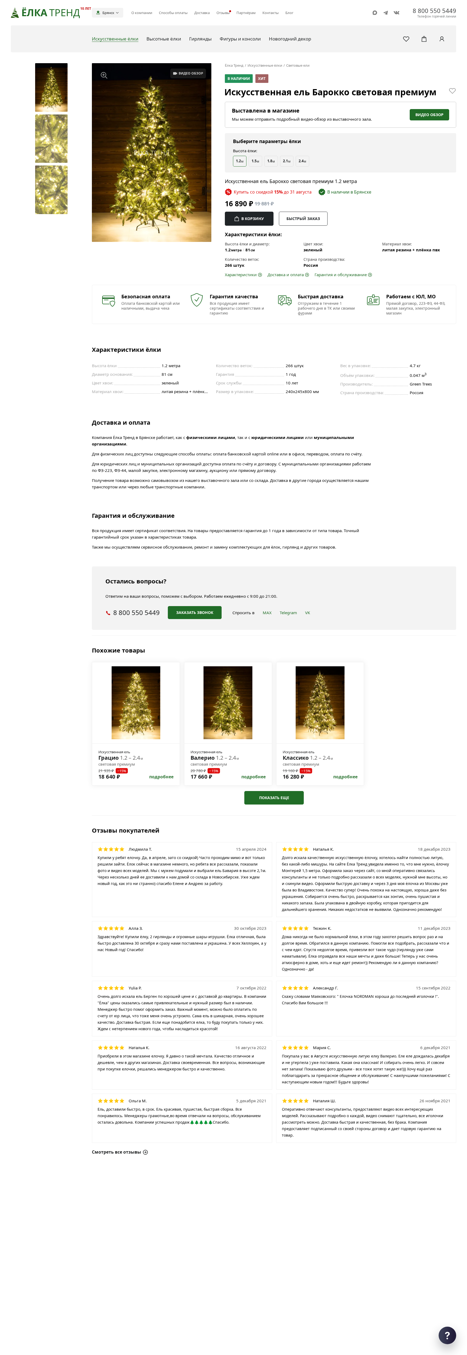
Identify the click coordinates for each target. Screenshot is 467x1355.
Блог (289, 12)
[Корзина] (424, 38)
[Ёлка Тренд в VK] (396, 12)
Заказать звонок (194, 612)
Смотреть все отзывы (116, 1152)
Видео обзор (429, 114)
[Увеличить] (104, 75)
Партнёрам (246, 12)
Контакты (270, 12)
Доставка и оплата (286, 274)
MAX (267, 612)
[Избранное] (406, 38)
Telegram (288, 612)
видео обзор (191, 73)
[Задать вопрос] (447, 1335)
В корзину (252, 218)
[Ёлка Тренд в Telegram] (385, 12)
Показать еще (274, 797)
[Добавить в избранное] (452, 90)
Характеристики (241, 274)
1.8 (271, 161)
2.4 (302, 161)
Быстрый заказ (303, 218)
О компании (141, 12)
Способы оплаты (173, 12)
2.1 (287, 161)
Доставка (202, 12)
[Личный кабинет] (441, 38)
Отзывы (223, 12)
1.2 (239, 161)
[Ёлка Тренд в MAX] (374, 12)
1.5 (255, 161)
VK (307, 612)
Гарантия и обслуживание (341, 274)
